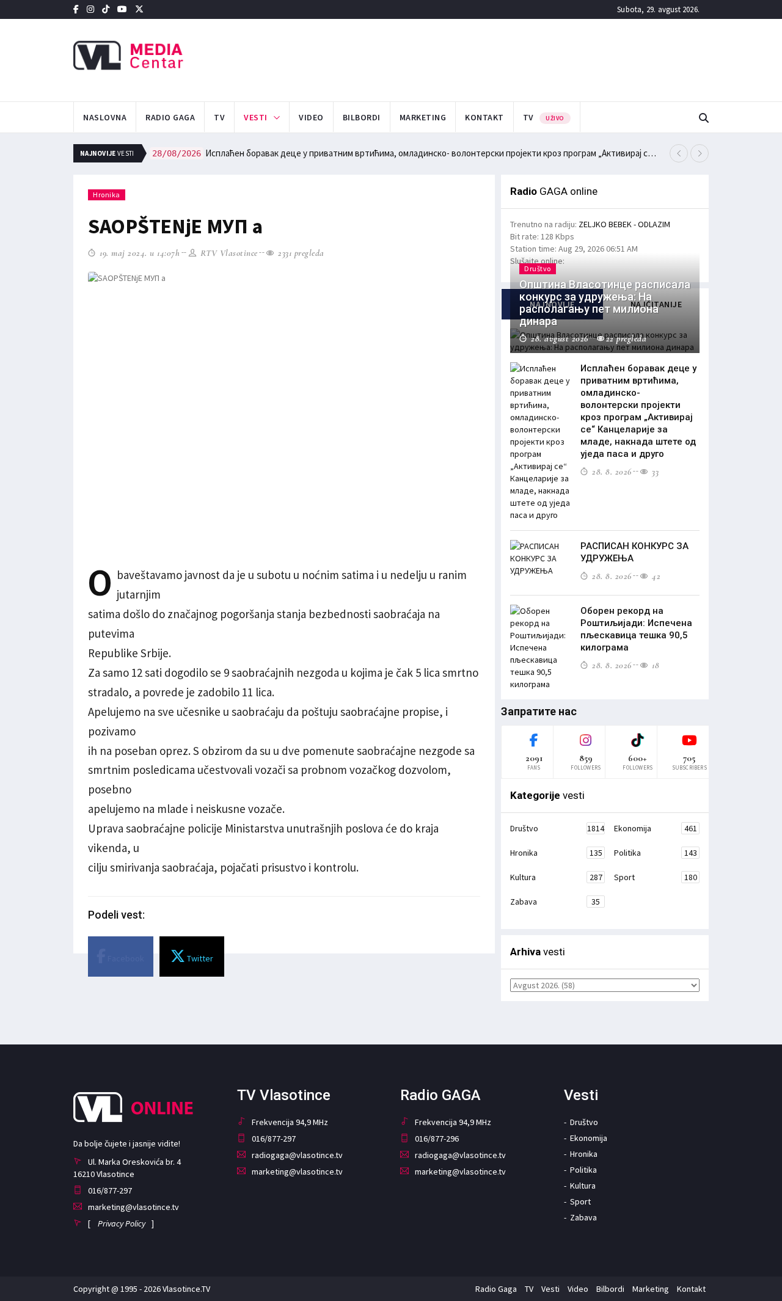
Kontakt (484, 117)
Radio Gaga (170, 117)
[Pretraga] (704, 118)
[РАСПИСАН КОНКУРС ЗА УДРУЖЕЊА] (540, 558)
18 (654, 665)
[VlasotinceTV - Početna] (173, 56)
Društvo (557, 828)
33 (654, 471)
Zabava (555, 901)
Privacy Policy (121, 1223)
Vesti (256, 117)
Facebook (125, 958)
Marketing (423, 117)
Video (311, 117)
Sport (655, 877)
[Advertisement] (513, 58)
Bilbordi (362, 117)
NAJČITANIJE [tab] (656, 304)
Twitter (199, 958)
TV (219, 117)
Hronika (106, 194)
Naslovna (104, 117)
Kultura (556, 877)
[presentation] (679, 153)
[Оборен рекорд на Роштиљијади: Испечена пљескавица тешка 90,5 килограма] (540, 647)
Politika (655, 852)
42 (654, 575)
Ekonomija (655, 828)
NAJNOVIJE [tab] (552, 304)
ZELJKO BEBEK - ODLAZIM (624, 224)
